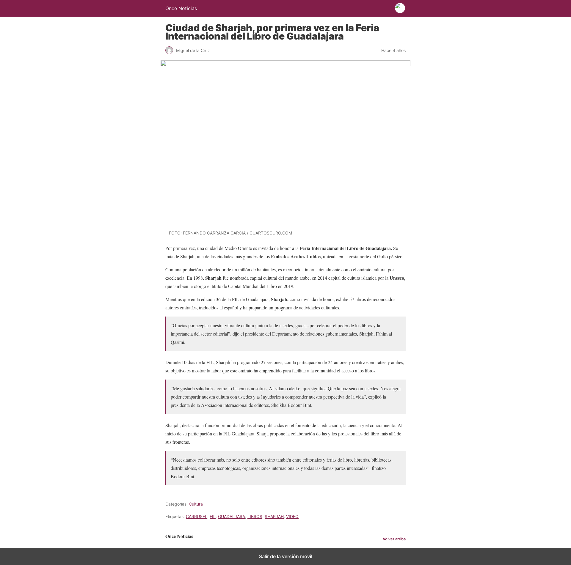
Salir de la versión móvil (285, 556)
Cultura (196, 503)
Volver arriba (394, 539)
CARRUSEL (196, 516)
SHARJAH (274, 516)
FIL (213, 516)
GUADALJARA (231, 516)
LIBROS (254, 516)
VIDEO (292, 516)
